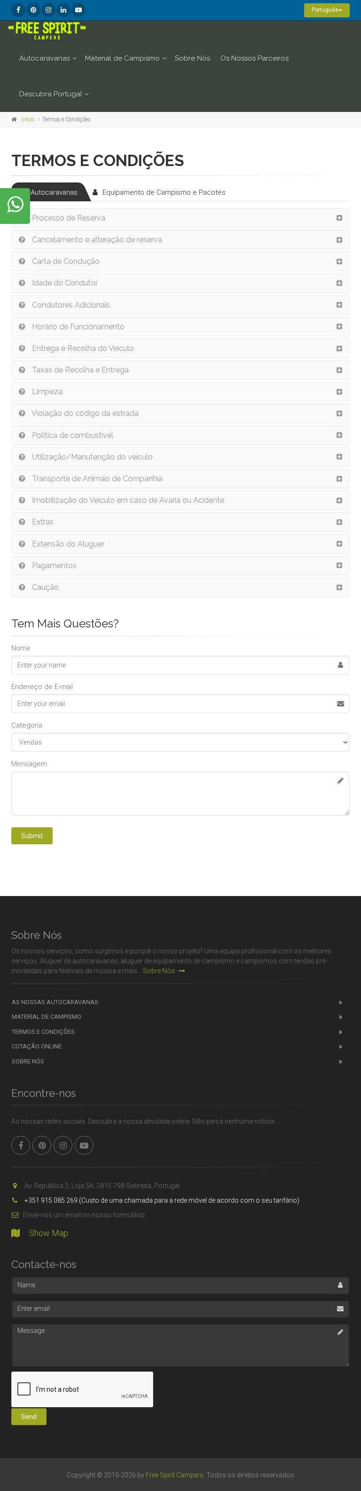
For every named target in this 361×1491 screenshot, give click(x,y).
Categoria (26, 725)
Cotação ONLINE (37, 1046)
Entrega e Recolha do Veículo (82, 348)
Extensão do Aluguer (67, 543)
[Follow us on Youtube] (78, 10)
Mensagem (29, 764)
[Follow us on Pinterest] (33, 10)
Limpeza (46, 391)
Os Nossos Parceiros (254, 58)
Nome (21, 648)
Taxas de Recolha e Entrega (79, 369)
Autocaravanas (44, 58)
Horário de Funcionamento (77, 326)
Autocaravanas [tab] (54, 192)
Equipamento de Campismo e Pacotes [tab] (164, 192)
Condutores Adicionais (70, 305)
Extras (42, 521)
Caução (44, 587)
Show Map (48, 1233)
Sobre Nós (192, 58)
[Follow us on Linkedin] (63, 10)
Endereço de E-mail (42, 686)
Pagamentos (53, 565)
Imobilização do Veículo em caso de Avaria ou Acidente (127, 500)
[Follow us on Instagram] (48, 10)
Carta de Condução (65, 261)
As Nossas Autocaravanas (55, 1002)
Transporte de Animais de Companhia (96, 478)
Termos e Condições (43, 1031)
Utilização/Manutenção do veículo (91, 456)
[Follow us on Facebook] (18, 10)
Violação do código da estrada (84, 413)
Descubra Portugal (50, 94)
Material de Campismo (122, 58)
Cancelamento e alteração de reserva (96, 239)
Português (325, 10)
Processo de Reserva (67, 218)
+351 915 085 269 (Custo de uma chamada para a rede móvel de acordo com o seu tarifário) (161, 1200)
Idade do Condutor (64, 282)
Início (27, 119)
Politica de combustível (71, 435)
